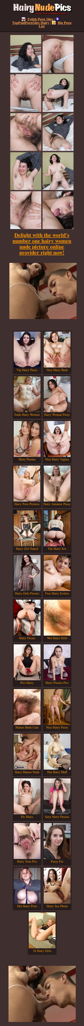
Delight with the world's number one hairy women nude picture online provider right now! (42, 243)
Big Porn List (55, 24)
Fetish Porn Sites (40, 19)
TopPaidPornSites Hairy (30, 23)
